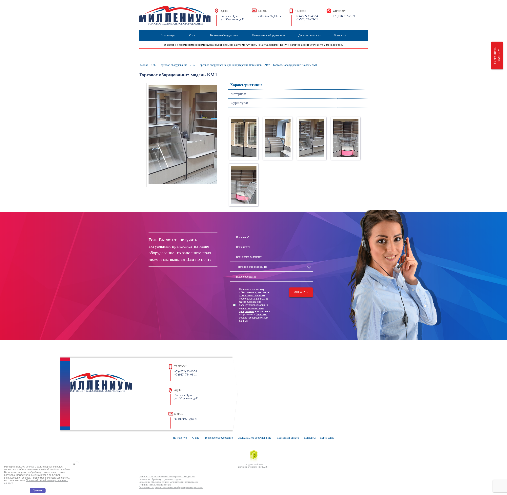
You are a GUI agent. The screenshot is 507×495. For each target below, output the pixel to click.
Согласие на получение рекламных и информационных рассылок (171, 487)
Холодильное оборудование (268, 35)
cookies (30, 466)
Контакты (340, 35)
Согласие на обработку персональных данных (161, 479)
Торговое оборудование (224, 35)
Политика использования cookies (155, 485)
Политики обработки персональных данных (253, 317)
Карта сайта (327, 437)
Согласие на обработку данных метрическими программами (168, 482)
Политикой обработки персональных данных (36, 482)
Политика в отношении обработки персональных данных (167, 476)
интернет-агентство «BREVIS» (253, 467)
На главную (168, 35)
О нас (192, 35)
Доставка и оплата (309, 35)
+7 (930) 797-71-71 (344, 16)
